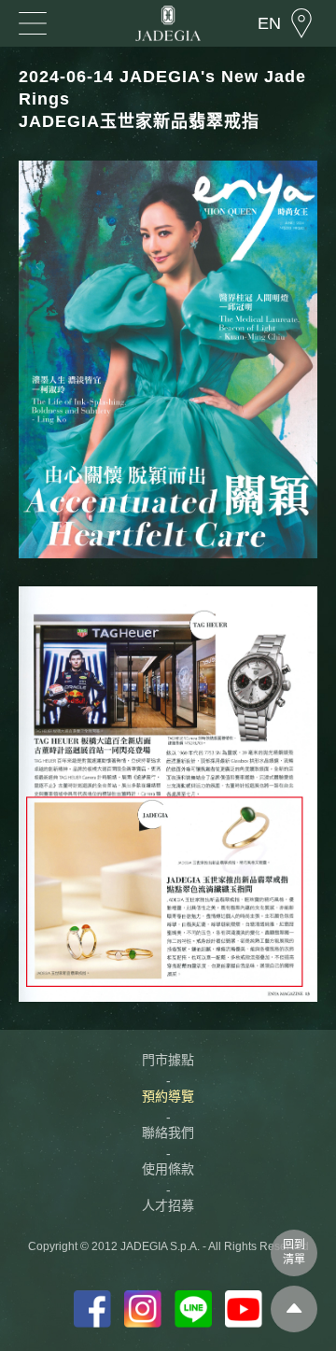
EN (269, 23)
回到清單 (294, 1252)
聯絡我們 (168, 1132)
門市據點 (168, 1059)
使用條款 (168, 1168)
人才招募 (168, 1205)
